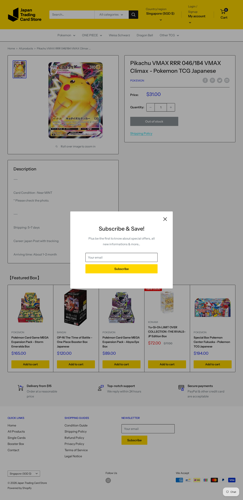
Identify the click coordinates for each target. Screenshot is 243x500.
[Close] (165, 219)
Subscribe (121, 269)
